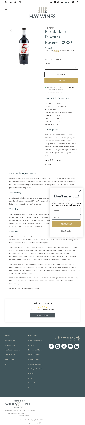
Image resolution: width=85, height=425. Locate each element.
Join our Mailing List (35, 341)
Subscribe (66, 223)
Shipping (56, 51)
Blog (29, 388)
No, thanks (66, 231)
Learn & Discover (34, 355)
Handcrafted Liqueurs (12, 350)
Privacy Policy (21, 410)
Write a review (42, 315)
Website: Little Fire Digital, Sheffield (30, 420)
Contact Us (31, 383)
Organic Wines (10, 355)
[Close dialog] (80, 191)
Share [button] (49, 165)
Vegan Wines (9, 359)
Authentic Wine (10, 345)
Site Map (7, 413)
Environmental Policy (35, 350)
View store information (54, 93)
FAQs (30, 378)
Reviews (31, 373)
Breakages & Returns (35, 369)
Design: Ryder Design (32, 423)
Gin (6, 364)
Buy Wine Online (33, 359)
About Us (31, 345)
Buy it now (61, 80)
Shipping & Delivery (35, 364)
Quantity (47, 63)
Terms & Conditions (10, 410)
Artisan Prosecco (10, 341)
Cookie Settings (31, 410)
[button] (70, 2)
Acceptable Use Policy (17, 413)
